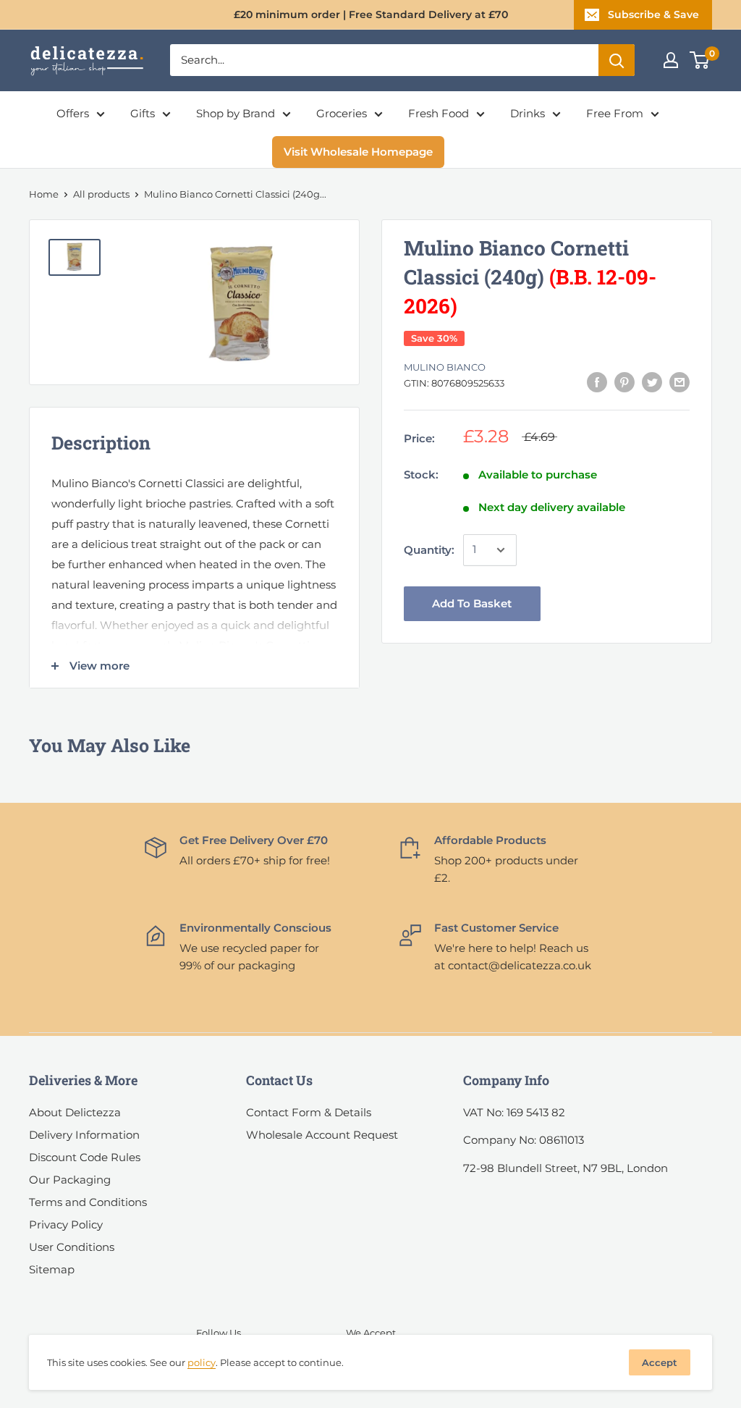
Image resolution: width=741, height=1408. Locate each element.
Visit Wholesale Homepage (358, 152)
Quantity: (429, 550)
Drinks (527, 113)
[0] (700, 60)
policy (201, 1362)
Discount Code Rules (84, 1157)
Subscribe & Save (653, 14)
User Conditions (71, 1247)
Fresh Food (438, 113)
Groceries (341, 113)
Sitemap (52, 1269)
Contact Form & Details (308, 1112)
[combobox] (384, 60)
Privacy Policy (66, 1224)
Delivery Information (84, 1135)
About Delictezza (75, 1112)
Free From (614, 113)
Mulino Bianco (445, 367)
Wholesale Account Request (322, 1135)
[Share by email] (679, 381)
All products (101, 194)
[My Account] (671, 60)
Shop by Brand (235, 113)
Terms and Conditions (88, 1202)
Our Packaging (70, 1179)
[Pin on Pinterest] (624, 381)
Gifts (142, 113)
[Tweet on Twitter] (652, 381)
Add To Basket (472, 603)
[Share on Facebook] (597, 381)
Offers (72, 113)
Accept (659, 1362)
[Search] (616, 60)
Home (44, 194)
